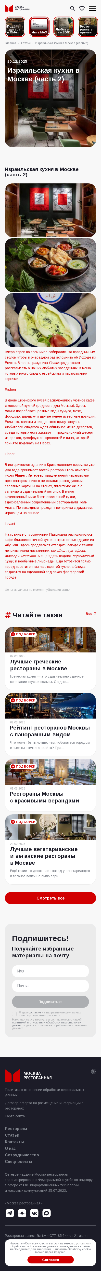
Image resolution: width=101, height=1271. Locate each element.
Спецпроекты (18, 1162)
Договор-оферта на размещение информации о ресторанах (44, 1105)
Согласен (50, 1260)
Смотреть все (51, 898)
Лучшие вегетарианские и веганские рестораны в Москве (44, 856)
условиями (83, 1243)
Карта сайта (15, 1116)
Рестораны (16, 1129)
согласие (34, 1012)
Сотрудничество (22, 1155)
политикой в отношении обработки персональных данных (46, 1024)
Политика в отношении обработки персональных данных (44, 1092)
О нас (10, 1148)
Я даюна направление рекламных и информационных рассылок (50, 1014)
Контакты (14, 1142)
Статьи (12, 1135)
